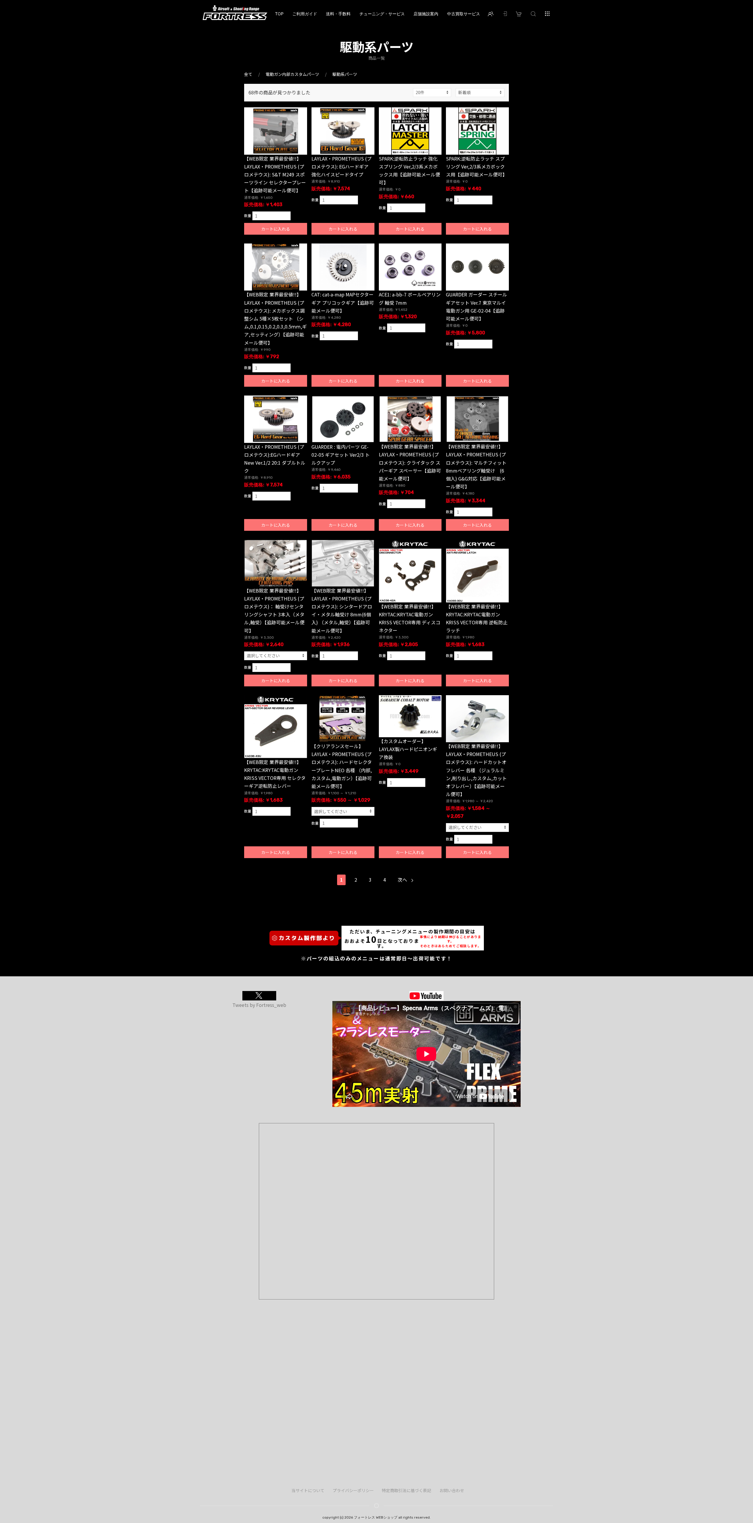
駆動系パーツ (344, 74)
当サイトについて (307, 1490)
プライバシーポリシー (353, 1490)
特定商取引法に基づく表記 (406, 1490)
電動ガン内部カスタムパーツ (292, 74)
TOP (279, 13)
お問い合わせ (451, 1490)
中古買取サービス (463, 13)
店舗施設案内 (426, 13)
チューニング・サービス (382, 13)
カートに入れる (275, 229)
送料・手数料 (338, 13)
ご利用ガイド (304, 13)
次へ (403, 879)
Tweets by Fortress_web (259, 1004)
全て (248, 74)
